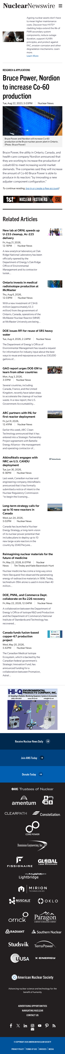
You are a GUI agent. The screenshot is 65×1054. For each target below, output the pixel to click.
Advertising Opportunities (32, 1005)
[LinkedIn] (25, 1025)
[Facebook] (11, 1025)
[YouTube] (39, 1025)
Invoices (42, 1049)
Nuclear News (46, 103)
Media (51, 1049)
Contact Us (32, 1015)
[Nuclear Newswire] (54, 1025)
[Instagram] (32, 1025)
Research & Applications (16, 70)
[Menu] (60, 6)
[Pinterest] (46, 1025)
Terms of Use (31, 1049)
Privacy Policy (18, 1049)
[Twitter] (18, 1025)
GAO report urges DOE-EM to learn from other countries (22, 370)
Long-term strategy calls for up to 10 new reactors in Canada (21, 509)
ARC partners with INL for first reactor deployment (19, 414)
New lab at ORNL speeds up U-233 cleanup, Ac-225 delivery (21, 234)
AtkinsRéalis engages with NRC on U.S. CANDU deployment (20, 461)
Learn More (32, 55)
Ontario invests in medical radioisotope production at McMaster (20, 286)
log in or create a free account (42, 188)
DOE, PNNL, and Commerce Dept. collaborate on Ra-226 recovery (25, 596)
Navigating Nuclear (32, 1010)
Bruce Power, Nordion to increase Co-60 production (31, 86)
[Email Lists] (32, 1029)
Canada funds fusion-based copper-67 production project (21, 636)
